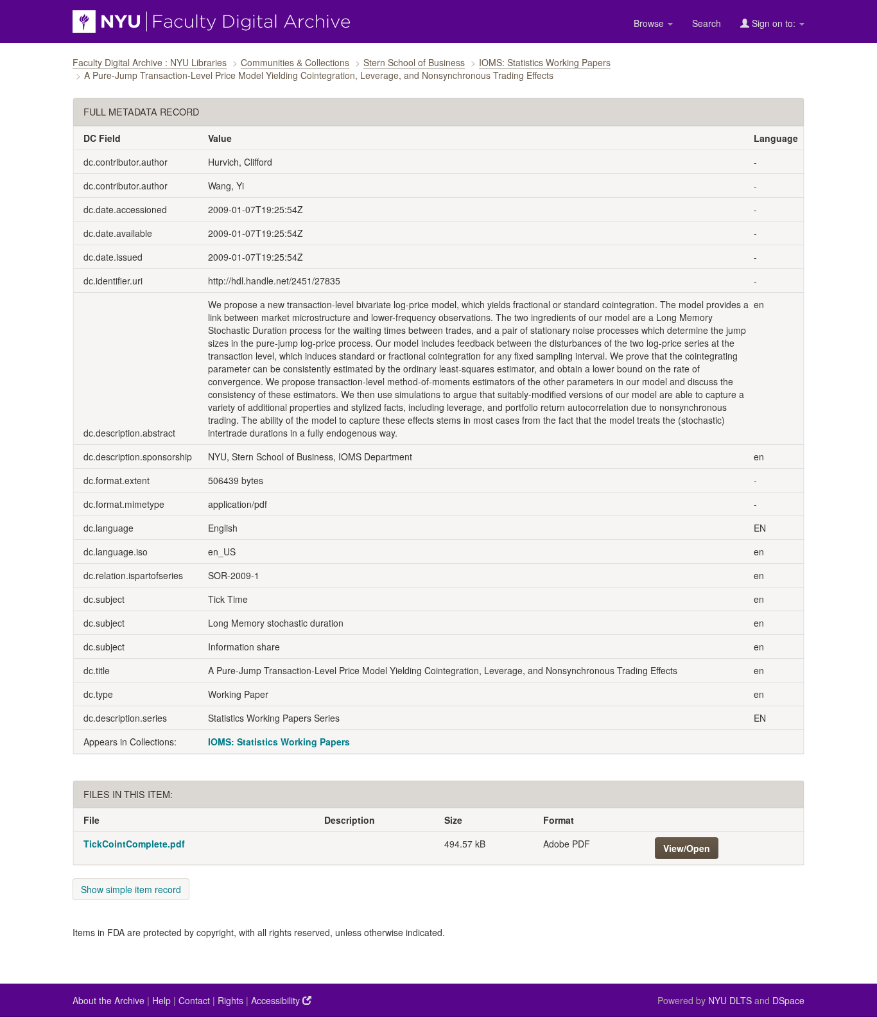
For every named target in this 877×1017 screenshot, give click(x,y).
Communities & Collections (295, 62)
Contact (194, 1000)
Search (706, 23)
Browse (650, 23)
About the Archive (108, 1000)
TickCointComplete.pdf (134, 843)
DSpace (788, 1000)
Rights (230, 1000)
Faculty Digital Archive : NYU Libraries (150, 62)
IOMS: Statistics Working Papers (545, 62)
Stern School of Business (414, 62)
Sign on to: (773, 23)
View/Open (686, 848)
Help (161, 1000)
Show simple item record (131, 889)
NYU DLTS (730, 1000)
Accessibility (276, 1000)
